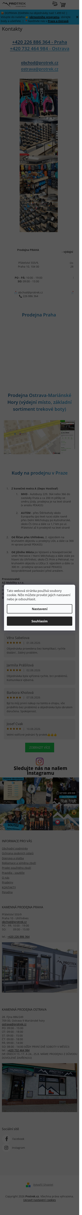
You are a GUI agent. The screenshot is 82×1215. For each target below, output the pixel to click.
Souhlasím (39, 621)
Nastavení (39, 609)
